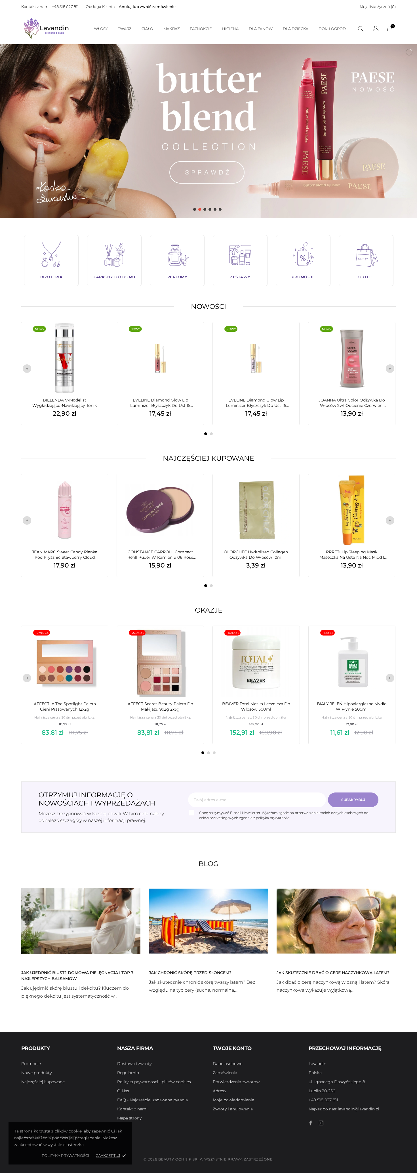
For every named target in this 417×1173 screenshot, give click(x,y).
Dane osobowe (227, 1063)
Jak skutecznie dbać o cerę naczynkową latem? (333, 972)
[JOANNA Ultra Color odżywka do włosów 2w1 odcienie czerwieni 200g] (382, 336)
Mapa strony (129, 1118)
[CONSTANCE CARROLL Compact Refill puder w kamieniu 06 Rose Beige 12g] (191, 488)
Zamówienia (225, 1072)
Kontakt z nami (132, 1109)
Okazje (208, 610)
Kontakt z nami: (35, 6)
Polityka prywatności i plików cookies (154, 1081)
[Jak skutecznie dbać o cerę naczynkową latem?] (336, 920)
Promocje (31, 1063)
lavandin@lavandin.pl (344, 1109)
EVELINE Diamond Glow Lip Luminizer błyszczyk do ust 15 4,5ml (160, 403)
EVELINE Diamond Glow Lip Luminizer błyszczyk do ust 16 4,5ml (256, 403)
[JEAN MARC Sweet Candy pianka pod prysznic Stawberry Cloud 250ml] (95, 488)
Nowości (208, 306)
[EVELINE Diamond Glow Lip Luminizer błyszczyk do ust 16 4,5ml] (286, 336)
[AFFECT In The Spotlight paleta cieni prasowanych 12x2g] (95, 640)
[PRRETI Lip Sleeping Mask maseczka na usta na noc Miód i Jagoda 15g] (382, 488)
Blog (209, 864)
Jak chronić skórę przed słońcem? (190, 972)
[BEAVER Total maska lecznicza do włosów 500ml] (286, 640)
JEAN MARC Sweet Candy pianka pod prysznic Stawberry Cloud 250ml (64, 554)
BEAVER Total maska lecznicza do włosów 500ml (256, 706)
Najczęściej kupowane (208, 458)
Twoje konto (232, 1048)
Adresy (219, 1090)
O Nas (123, 1090)
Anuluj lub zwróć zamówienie (147, 6)
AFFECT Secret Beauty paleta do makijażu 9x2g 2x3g (160, 706)
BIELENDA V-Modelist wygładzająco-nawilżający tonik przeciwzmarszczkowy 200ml (64, 403)
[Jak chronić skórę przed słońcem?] (208, 920)
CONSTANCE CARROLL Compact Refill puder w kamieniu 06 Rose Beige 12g (160, 554)
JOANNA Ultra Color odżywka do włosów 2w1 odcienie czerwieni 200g (352, 403)
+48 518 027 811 (65, 6)
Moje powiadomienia (233, 1099)
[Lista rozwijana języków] (375, 29)
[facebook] (311, 1123)
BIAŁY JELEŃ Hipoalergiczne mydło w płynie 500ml (352, 706)
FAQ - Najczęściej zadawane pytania (152, 1099)
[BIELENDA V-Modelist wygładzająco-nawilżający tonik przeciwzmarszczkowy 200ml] (95, 336)
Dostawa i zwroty (134, 1063)
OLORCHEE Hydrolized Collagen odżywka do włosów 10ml (256, 554)
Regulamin (128, 1072)
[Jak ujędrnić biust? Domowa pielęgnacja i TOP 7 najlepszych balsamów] (80, 920)
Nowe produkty (36, 1072)
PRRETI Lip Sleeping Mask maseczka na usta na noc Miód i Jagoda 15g (351, 554)
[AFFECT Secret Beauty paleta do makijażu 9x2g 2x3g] (191, 640)
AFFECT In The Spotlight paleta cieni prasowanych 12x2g (65, 706)
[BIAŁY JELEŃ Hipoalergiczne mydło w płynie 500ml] (382, 640)
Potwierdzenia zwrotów (236, 1081)
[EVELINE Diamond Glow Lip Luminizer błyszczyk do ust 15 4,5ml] (191, 336)
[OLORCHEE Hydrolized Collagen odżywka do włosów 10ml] (286, 488)
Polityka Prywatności (65, 1155)
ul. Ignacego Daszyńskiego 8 (337, 1081)
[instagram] (321, 1123)
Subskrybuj (353, 800)
